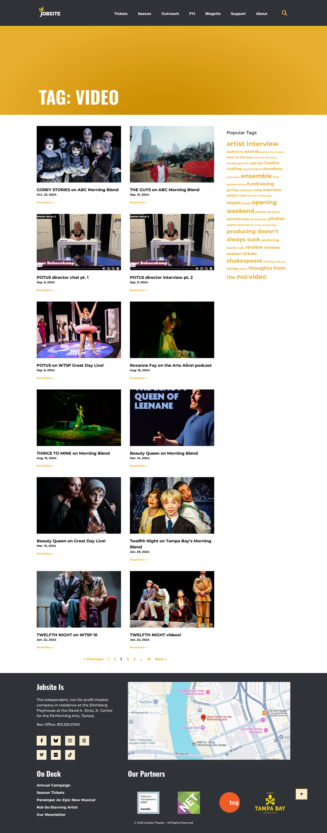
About (261, 14)
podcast (244, 225)
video (257, 276)
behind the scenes (272, 152)
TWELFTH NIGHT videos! (155, 634)
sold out (279, 261)
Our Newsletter (51, 815)
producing (269, 225)
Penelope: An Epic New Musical (66, 800)
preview (256, 225)
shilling (268, 261)
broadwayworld (237, 163)
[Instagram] (70, 741)
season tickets (242, 253)
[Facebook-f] (41, 741)
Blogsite (213, 14)
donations (273, 168)
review (254, 247)
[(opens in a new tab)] (172, 154)
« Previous (93, 659)
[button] (284, 12)
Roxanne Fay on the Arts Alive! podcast (171, 365)
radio (241, 247)
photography (258, 219)
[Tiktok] (70, 755)
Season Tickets (51, 792)
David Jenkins (252, 169)
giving (232, 190)
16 (149, 659)
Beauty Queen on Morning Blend (164, 453)
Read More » (45, 202)
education (233, 177)
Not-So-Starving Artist (57, 807)
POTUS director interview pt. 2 (161, 277)
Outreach (170, 14)
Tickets (121, 14)
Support (238, 14)
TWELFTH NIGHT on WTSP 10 (67, 634)
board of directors (265, 157)
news (246, 203)
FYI (192, 14)
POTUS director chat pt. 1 (63, 277)
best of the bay (239, 157)
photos (276, 218)
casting (255, 163)
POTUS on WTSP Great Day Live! (70, 365)
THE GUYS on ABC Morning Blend (164, 189)
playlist (232, 225)
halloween (246, 190)
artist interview (253, 144)
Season (144, 14)
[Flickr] (56, 755)
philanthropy (238, 219)
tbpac (244, 268)
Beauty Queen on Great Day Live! (71, 541)
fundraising (260, 183)
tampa (233, 268)
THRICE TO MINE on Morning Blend (73, 453)
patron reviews (267, 212)
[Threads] (84, 741)
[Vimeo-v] (41, 755)
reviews (272, 247)
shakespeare (244, 260)
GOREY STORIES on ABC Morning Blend (78, 189)
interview (272, 190)
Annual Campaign (54, 785)
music (234, 202)
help (258, 190)
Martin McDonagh (260, 195)
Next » (161, 659)
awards (251, 151)
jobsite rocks (237, 195)
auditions (235, 152)
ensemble (256, 176)
